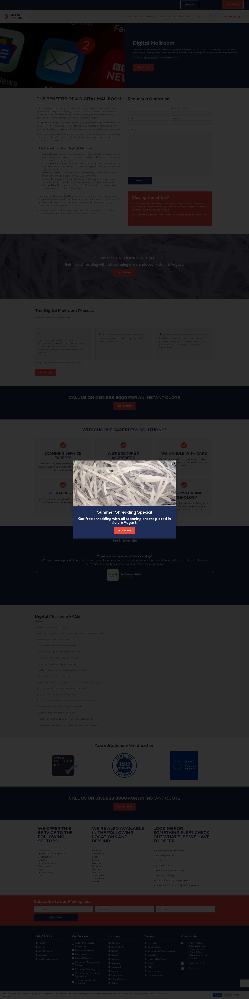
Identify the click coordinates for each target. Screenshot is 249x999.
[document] (124, 499)
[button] (173, 464)
